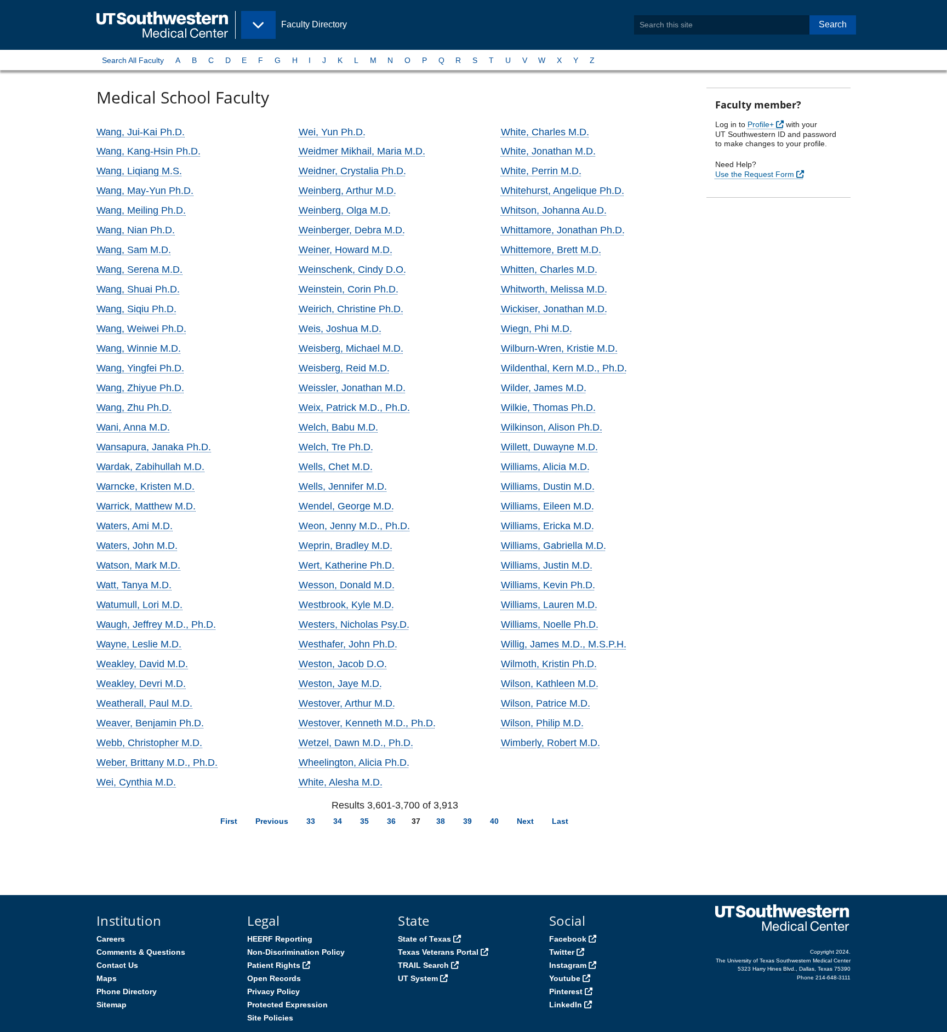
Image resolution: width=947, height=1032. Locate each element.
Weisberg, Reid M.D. (344, 368)
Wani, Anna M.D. (133, 427)
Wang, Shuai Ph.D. (138, 289)
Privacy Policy (273, 991)
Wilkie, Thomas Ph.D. (548, 407)
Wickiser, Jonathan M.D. (554, 308)
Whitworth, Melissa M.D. (554, 289)
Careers (110, 938)
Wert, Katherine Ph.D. (347, 565)
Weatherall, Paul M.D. (144, 703)
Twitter (561, 952)
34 (337, 821)
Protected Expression (287, 1004)
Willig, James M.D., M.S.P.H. (563, 644)
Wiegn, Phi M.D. (536, 328)
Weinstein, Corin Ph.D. (348, 289)
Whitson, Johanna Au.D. (554, 210)
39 (467, 821)
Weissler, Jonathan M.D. (352, 387)
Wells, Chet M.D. (336, 466)
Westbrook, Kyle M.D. (346, 604)
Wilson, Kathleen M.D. (549, 683)
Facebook (567, 938)
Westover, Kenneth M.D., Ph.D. (367, 723)
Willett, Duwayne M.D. (549, 447)
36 (391, 821)
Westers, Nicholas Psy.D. (354, 624)
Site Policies (270, 1017)
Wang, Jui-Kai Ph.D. (140, 132)
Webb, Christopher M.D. (149, 742)
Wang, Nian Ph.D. (135, 230)
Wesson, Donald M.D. (347, 585)
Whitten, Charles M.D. (549, 269)
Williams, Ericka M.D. (547, 525)
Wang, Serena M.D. (139, 269)
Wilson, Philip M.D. (542, 723)
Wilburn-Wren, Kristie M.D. (559, 348)
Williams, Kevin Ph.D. (548, 585)
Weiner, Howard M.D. (345, 249)
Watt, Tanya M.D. (134, 585)
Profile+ (761, 124)
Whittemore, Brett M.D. (551, 249)
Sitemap (111, 1004)
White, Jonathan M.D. (548, 151)
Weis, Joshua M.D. (340, 328)
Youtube (564, 978)
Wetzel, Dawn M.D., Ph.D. (356, 742)
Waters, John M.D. (137, 545)
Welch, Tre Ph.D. (336, 447)
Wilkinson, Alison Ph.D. (551, 427)
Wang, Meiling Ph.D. (141, 210)
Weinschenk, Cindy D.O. (352, 269)
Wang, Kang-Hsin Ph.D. (148, 151)
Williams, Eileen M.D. (547, 506)
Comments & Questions (140, 952)
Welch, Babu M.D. (338, 427)
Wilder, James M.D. (543, 387)
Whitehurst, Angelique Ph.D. (562, 190)
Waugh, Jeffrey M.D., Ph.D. (156, 624)
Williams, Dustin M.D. (548, 486)
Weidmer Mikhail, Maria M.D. (362, 151)
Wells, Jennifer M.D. (343, 486)
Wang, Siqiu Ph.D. (136, 308)
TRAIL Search (423, 965)
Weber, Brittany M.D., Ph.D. (157, 762)
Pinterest (566, 991)
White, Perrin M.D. (541, 170)
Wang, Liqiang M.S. (139, 170)
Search (833, 24)
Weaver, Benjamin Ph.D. (150, 723)
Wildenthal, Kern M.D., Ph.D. (564, 368)
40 (494, 821)
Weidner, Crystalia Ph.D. (352, 170)
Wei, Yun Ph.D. (332, 132)
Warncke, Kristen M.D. (145, 486)
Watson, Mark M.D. (138, 565)
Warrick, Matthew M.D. (146, 506)
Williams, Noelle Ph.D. (549, 624)
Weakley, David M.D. (142, 663)
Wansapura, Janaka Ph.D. (153, 447)
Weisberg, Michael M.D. (351, 348)
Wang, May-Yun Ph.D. (144, 190)
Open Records (274, 978)
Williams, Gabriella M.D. (553, 545)
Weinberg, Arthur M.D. (347, 190)
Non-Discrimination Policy (296, 952)
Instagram (567, 965)
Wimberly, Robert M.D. (550, 742)
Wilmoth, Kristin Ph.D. (549, 663)
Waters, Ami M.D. (134, 525)
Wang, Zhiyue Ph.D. (140, 387)
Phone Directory (126, 991)
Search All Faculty (133, 60)
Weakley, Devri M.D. (141, 683)
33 (310, 821)
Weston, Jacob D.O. (343, 663)
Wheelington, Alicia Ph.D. (354, 762)
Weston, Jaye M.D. (340, 683)
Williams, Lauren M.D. (549, 604)
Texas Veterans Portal (438, 952)
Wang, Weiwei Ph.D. (141, 328)
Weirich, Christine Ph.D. (351, 308)
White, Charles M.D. (545, 132)
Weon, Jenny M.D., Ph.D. (354, 525)
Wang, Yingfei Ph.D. (140, 368)
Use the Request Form (754, 174)
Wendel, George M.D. (346, 506)
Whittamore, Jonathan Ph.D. (563, 230)
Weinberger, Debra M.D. (352, 230)
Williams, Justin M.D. (546, 565)
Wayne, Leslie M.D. (138, 644)
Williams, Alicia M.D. (545, 466)
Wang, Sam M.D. (133, 249)
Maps (106, 978)
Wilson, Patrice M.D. (545, 703)
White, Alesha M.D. (341, 782)
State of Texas (424, 938)
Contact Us (117, 965)
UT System (418, 978)
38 (440, 821)
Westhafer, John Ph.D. (348, 644)
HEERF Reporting (279, 938)
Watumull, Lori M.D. (139, 604)
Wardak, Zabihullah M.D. (150, 466)
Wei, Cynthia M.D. (136, 782)
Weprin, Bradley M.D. (345, 545)
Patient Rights (273, 965)
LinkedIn (565, 1004)
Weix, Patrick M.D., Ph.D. (354, 407)
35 (364, 821)
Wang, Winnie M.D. (138, 348)
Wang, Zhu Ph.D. (134, 407)
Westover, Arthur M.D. (347, 703)
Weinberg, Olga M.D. (345, 210)
